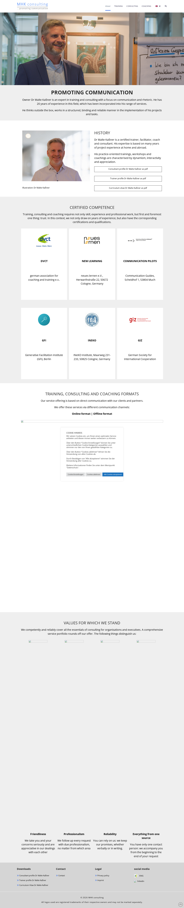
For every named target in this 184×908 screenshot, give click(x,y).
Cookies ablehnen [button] (93, 474)
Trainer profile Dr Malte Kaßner (32, 880)
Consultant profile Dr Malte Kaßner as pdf (128, 169)
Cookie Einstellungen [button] (75, 474)
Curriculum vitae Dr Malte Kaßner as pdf (128, 188)
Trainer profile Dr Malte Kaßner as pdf (128, 178)
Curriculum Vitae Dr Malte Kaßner (33, 885)
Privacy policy (103, 875)
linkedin (140, 881)
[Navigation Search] (164, 6)
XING (141, 875)
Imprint (100, 880)
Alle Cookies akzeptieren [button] (113, 474)
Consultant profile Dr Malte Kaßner (34, 875)
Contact (61, 875)
